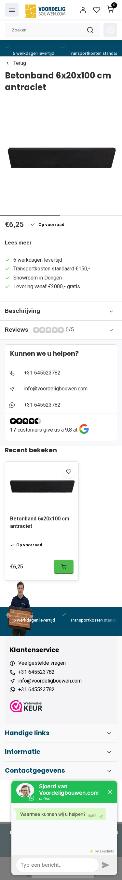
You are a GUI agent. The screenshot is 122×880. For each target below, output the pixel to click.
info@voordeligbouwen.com (56, 389)
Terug (19, 63)
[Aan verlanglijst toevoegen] (68, 471)
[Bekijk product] (64, 567)
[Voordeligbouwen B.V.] (46, 9)
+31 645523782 (42, 373)
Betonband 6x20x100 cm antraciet (39, 522)
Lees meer (18, 243)
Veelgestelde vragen (42, 663)
